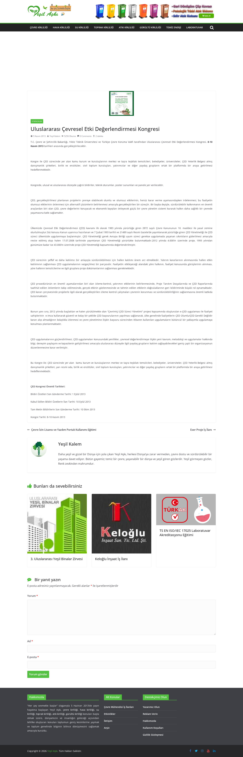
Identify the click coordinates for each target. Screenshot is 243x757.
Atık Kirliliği (126, 27)
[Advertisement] (121, 66)
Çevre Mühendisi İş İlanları (119, 707)
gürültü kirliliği (74, 713)
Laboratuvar (194, 27)
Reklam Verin (150, 713)
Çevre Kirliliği (39, 27)
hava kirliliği (87, 709)
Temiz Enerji (173, 27)
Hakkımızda (149, 720)
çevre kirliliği (70, 709)
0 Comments (86, 136)
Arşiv (106, 727)
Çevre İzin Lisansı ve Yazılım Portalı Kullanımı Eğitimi (63, 430)
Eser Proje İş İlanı (201, 430)
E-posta (33, 657)
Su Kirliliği (82, 27)
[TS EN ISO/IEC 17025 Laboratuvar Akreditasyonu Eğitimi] (186, 496)
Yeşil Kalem (55, 136)
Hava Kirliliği (61, 27)
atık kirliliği (59, 713)
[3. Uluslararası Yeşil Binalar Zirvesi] (57, 496)
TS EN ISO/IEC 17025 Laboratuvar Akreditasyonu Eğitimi (185, 532)
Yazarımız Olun (151, 707)
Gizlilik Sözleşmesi (153, 734)
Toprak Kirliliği (104, 27)
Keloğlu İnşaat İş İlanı (111, 559)
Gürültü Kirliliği (150, 27)
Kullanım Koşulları (153, 727)
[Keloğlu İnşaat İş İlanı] (121, 496)
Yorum (32, 596)
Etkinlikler (37, 121)
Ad (30, 641)
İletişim (108, 720)
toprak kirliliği (43, 713)
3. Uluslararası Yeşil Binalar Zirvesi (57, 559)
